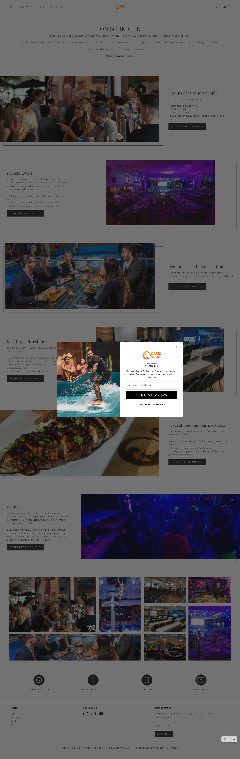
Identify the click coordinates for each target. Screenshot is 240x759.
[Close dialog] (178, 347)
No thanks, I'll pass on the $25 (151, 404)
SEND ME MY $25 (151, 395)
